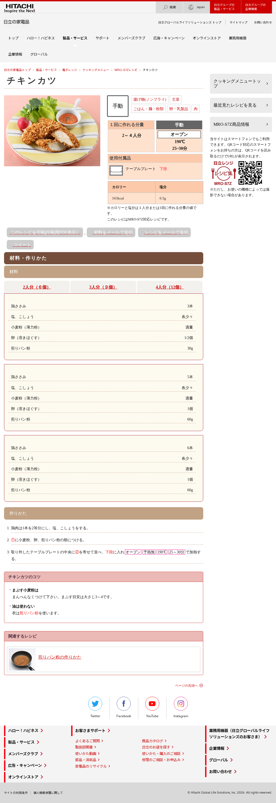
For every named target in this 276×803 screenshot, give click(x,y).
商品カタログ (152, 741)
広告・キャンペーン (169, 38)
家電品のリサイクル (91, 766)
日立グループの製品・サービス (224, 7)
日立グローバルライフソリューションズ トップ (189, 22)
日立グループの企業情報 (255, 7)
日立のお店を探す (156, 747)
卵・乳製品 (178, 109)
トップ (13, 38)
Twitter (95, 716)
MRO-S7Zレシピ (126, 70)
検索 (173, 7)
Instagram (181, 716)
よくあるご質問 (87, 741)
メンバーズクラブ (131, 38)
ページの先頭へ (186, 685)
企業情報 (15, 54)
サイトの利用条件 (16, 793)
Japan (200, 7)
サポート (102, 38)
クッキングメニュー (95, 70)
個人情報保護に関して (48, 793)
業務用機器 (237, 38)
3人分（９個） (103, 287)
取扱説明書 (84, 747)
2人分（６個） (37, 287)
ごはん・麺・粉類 (148, 109)
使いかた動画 (85, 753)
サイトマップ (238, 22)
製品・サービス (46, 70)
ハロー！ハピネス (41, 38)
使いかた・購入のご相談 (161, 753)
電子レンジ (69, 70)
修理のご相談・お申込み (161, 760)
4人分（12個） (170, 287)
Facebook (123, 716)
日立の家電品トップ (17, 70)
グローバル (39, 54)
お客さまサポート (90, 730)
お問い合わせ (263, 22)
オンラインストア (207, 38)
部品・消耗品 (85, 760)
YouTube (152, 716)
